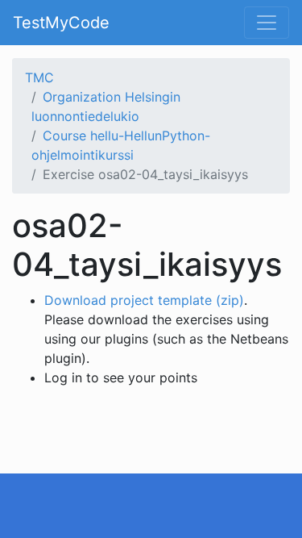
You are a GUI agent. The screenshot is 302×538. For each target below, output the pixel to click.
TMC (39, 77)
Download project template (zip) (144, 300)
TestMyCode (61, 22)
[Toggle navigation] (266, 22)
